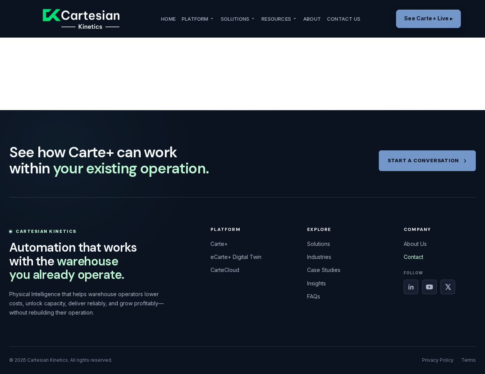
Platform (195, 19)
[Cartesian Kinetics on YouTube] (429, 287)
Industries (319, 257)
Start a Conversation (423, 160)
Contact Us (343, 19)
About (312, 19)
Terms (468, 360)
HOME (168, 19)
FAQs (313, 296)
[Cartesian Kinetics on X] (448, 287)
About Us (415, 244)
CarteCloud (224, 270)
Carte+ (219, 244)
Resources (276, 19)
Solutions (235, 19)
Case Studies (323, 270)
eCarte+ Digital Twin (235, 257)
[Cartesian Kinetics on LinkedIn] (411, 287)
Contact (413, 257)
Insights (316, 283)
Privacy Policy (438, 360)
